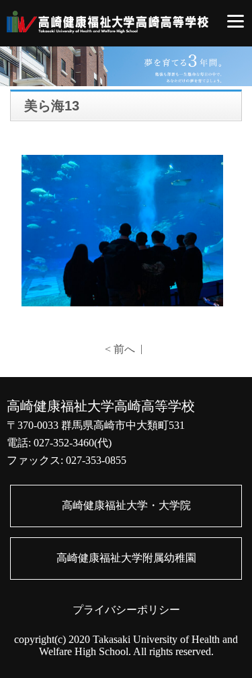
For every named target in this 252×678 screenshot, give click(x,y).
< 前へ (120, 349)
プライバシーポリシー (126, 609)
